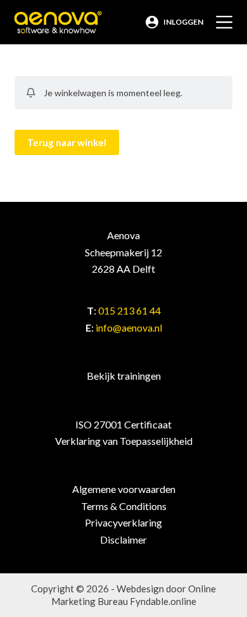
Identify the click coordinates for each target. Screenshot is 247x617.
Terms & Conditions (124, 506)
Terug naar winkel (66, 142)
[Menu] (224, 22)
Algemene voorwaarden (123, 489)
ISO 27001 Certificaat (123, 424)
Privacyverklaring (123, 522)
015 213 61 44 (129, 310)
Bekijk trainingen (124, 376)
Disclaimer (123, 539)
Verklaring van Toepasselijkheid (124, 441)
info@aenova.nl (129, 327)
